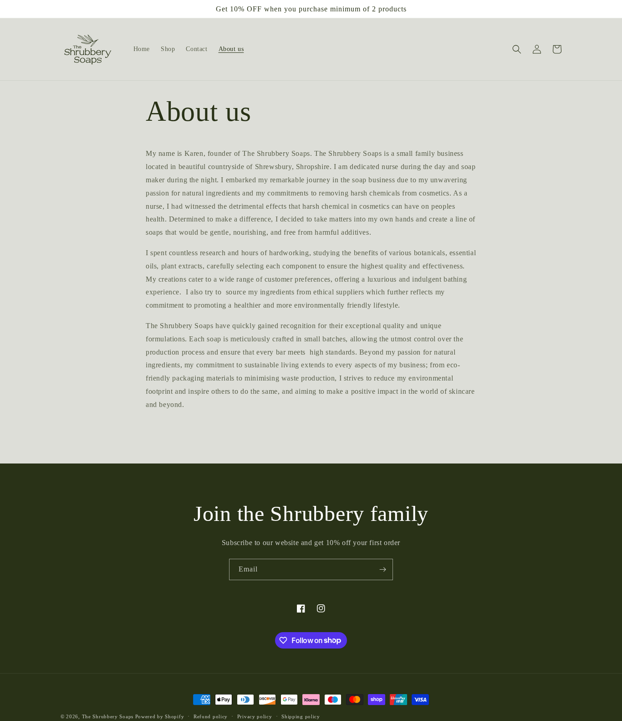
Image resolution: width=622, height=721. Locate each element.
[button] (517, 49)
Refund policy (211, 716)
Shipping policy (300, 716)
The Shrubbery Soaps (107, 716)
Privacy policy (254, 716)
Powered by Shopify (159, 716)
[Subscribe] (382, 569)
